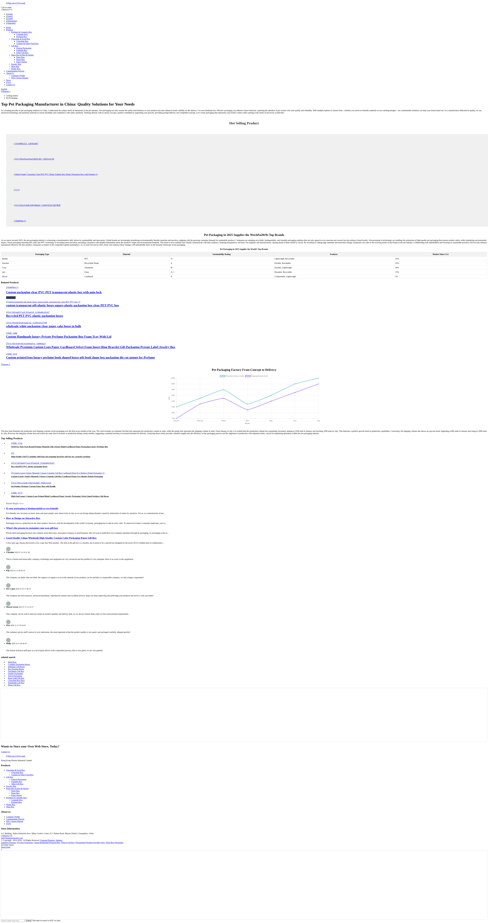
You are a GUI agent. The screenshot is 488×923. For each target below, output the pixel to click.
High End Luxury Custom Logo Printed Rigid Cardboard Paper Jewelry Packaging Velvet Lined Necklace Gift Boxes (60, 496)
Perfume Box (21, 37)
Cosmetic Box (22, 34)
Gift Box (14, 46)
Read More (10, 298)
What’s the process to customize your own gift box (32, 528)
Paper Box (20, 59)
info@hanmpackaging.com (12, 838)
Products (9, 30)
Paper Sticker (21, 62)
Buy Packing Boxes (16, 669)
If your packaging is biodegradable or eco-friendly (32, 508)
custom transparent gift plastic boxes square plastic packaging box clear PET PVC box (62, 305)
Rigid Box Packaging (114, 842)
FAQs (8, 82)
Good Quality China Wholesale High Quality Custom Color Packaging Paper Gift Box (51, 538)
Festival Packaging (23, 48)
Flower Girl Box (67, 842)
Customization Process (15, 71)
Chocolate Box (22, 41)
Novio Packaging (15, 676)
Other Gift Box (22, 53)
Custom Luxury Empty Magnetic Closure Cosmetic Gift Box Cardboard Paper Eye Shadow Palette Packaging (57, 476)
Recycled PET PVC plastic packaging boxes (34, 315)
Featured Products (47, 840)
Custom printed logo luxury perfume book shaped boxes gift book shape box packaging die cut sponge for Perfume (80, 357)
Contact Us (10, 85)
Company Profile (18, 76)
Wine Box (15, 66)
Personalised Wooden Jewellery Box (90, 842)
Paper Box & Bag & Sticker (22, 55)
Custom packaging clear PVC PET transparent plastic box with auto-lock (54, 292)
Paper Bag (20, 57)
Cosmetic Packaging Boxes (19, 664)
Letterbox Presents (8, 842)
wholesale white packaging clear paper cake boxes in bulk (43, 326)
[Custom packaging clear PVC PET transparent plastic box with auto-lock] (12, 287)
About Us (10, 73)
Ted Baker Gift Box (16, 671)
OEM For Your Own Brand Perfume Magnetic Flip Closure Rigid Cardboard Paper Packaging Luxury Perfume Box (59, 447)
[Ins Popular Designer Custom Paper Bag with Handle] (31, 483)
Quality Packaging (15, 674)
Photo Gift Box (14, 685)
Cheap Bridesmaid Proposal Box (47, 842)
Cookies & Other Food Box (27, 43)
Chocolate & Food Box (20, 39)
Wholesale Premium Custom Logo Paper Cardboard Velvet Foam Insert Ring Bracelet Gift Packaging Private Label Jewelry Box (90, 347)
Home (8, 27)
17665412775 (6, 836)
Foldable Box (21, 50)
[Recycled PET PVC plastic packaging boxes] (28, 312)
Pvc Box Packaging (25, 842)
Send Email (5, 847)
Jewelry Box (16, 64)
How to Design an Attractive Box (23, 518)
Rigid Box (12, 662)
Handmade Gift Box (16, 683)
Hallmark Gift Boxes (16, 667)
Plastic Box (15, 69)
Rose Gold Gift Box (16, 678)
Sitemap (59, 840)
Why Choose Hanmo (19, 78)
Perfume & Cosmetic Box (21, 32)
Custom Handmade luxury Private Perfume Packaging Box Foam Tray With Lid (58, 336)
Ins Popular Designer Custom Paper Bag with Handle (33, 486)
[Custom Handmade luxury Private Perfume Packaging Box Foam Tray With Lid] (11, 333)
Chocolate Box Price (16, 680)
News (8, 80)
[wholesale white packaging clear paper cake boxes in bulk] (26, 323)
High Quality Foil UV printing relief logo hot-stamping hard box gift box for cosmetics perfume (50, 457)
